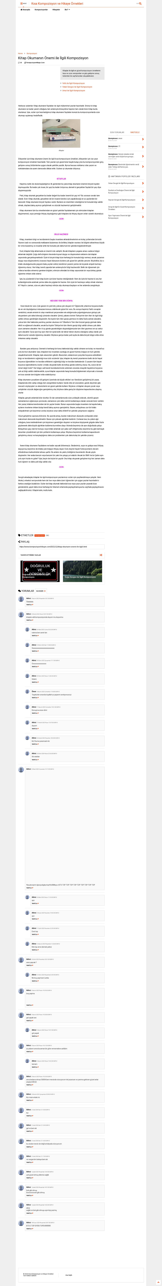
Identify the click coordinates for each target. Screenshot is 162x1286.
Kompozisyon (32, 53)
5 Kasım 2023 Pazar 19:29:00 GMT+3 (41, 990)
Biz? (66, 10)
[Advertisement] (81, 32)
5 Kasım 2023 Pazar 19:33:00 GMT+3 (41, 1076)
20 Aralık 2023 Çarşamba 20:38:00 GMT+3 (43, 1094)
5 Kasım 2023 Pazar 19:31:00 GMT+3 (47, 1030)
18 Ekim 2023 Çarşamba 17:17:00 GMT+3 (48, 660)
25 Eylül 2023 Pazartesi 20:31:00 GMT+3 (42, 959)
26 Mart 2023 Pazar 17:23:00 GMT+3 (47, 897)
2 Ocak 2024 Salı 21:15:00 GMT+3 (40, 1109)
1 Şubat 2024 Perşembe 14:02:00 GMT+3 (42, 1205)
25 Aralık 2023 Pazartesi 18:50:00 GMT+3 (48, 738)
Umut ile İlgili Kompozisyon (73, 90)
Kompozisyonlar (41, 10)
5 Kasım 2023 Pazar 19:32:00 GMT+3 (47, 1061)
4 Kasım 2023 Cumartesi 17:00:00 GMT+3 (48, 691)
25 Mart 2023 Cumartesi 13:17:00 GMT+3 (42, 769)
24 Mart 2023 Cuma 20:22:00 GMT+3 (47, 629)
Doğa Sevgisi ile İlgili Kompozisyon (80, 577)
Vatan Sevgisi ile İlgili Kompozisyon (77, 87)
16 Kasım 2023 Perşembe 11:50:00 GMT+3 (48, 944)
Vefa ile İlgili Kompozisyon (73, 83)
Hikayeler (56, 10)
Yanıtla (29, 604)
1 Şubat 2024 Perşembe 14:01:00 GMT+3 (42, 1187)
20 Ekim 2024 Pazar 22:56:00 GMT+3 (47, 753)
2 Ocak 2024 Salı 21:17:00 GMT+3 (40, 1156)
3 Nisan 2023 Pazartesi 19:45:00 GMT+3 (48, 913)
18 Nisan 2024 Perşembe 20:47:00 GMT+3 (42, 1222)
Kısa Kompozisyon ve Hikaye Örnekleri (57, 3)
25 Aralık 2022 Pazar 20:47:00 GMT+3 (41, 614)
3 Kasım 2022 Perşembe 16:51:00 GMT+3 (42, 598)
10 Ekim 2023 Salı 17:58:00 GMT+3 (46, 645)
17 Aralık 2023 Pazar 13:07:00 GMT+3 (47, 722)
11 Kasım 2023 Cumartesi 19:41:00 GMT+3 (48, 707)
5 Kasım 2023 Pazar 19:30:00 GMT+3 (41, 1014)
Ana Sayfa (68, 1275)
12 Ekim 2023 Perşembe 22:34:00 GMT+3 (48, 975)
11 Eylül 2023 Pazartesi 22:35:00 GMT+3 (48, 928)
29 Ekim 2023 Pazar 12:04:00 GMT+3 (47, 676)
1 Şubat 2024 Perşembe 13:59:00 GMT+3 (42, 1172)
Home (20, 53)
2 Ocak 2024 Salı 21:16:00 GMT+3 (40, 1140)
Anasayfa (26, 10)
